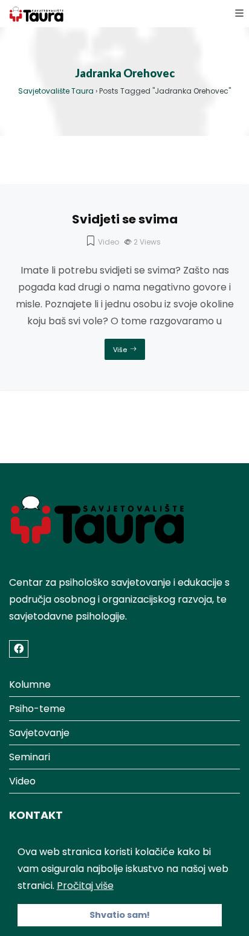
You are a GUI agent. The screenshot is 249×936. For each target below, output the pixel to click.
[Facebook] (18, 649)
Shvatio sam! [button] (119, 915)
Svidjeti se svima (125, 219)
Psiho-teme (37, 709)
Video (108, 242)
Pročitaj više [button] (85, 886)
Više (120, 349)
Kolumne (30, 684)
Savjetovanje (39, 733)
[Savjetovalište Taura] (37, 13)
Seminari (29, 757)
